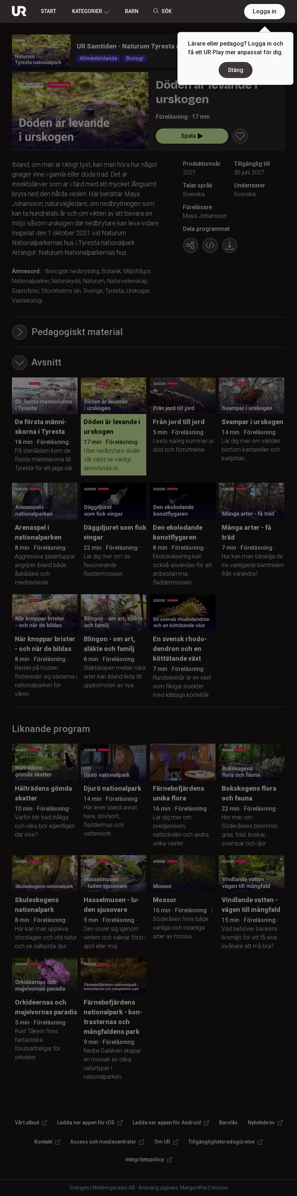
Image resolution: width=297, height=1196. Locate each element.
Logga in (264, 11)
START (48, 11)
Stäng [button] (235, 70)
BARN (131, 11)
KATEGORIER (87, 11)
